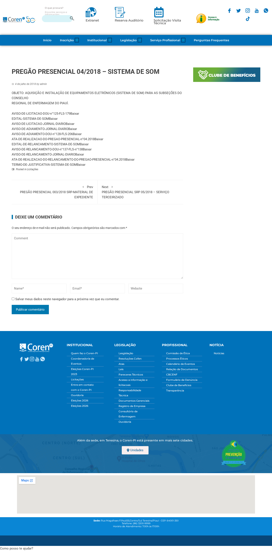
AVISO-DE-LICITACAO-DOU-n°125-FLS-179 (41, 114)
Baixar (74, 114)
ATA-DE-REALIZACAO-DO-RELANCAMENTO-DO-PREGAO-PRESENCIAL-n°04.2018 (69, 159)
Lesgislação (126, 353)
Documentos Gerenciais (134, 400)
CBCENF (171, 374)
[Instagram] (248, 10)
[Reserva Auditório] (120, 12)
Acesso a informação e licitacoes (133, 382)
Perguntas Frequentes (211, 40)
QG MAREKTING (168, 539)
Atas (121, 363)
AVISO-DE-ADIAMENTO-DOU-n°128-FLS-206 (42, 134)
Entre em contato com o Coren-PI (82, 387)
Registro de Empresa (132, 406)
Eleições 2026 (79, 400)
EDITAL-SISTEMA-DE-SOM (30, 119)
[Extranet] (91, 12)
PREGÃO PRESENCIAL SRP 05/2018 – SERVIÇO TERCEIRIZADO (135, 192)
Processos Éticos (177, 358)
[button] (16, 548)
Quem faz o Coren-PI (84, 353)
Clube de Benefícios (178, 385)
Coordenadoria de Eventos (82, 361)
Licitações (32, 169)
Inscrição (67, 40)
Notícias (219, 353)
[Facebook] (229, 10)
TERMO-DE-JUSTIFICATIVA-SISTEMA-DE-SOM (44, 165)
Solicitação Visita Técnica (167, 21)
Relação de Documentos (182, 369)
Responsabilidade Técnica (130, 393)
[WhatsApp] (266, 10)
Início (47, 40)
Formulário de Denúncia (181, 379)
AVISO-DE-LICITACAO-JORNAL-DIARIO (39, 124)
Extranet (92, 20)
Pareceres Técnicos (131, 374)
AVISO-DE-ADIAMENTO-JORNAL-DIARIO (40, 129)
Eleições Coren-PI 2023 (82, 371)
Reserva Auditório (129, 20)
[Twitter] (238, 10)
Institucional (97, 40)
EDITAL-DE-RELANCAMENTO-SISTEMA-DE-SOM (46, 144)
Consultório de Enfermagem (128, 414)
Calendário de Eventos (180, 363)
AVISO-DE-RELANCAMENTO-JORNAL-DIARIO (43, 154)
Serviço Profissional (165, 40)
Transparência (175, 390)
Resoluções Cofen (130, 358)
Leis (121, 369)
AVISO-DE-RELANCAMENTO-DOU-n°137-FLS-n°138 (47, 149)
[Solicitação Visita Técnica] (159, 12)
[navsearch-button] (57, 18)
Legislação (128, 40)
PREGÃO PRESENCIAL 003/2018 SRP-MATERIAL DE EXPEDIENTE (56, 192)
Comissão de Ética (178, 353)
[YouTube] (257, 10)
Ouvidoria (77, 395)
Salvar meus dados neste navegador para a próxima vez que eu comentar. (67, 299)
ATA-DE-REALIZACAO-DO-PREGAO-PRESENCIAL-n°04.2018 (53, 139)
